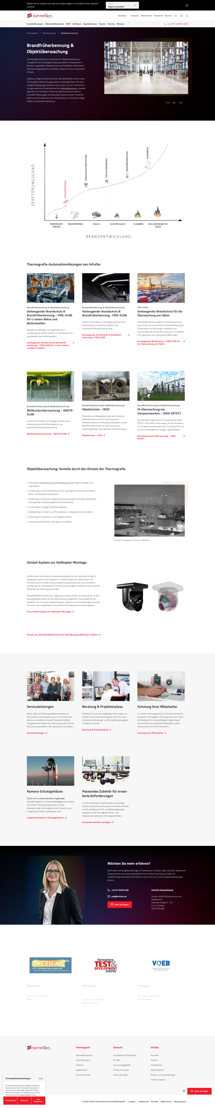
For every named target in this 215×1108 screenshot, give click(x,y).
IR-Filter (116, 1060)
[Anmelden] (176, 15)
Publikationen (156, 1065)
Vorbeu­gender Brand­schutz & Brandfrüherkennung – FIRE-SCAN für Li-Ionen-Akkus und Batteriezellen (48, 345)
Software (76, 23)
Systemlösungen (35, 23)
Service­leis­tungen (35, 732)
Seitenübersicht (157, 1069)
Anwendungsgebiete (122, 1065)
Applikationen (90, 23)
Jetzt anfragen (122, 904)
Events (102, 23)
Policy (41, 1078)
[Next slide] (179, 102)
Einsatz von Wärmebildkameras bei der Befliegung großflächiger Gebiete (62, 634)
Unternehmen (146, 15)
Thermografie (32, 33)
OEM (68, 23)
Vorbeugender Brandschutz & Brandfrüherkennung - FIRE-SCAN (102, 336)
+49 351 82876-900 (120, 890)
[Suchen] (187, 15)
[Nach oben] (184, 1091)
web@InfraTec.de (119, 896)
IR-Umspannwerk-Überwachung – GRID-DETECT (156, 437)
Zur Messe (32, 1005)
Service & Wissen (83, 1074)
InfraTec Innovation (121, 1069)
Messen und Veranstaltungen (163, 1074)
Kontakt (154, 1101)
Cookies (131, 1101)
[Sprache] (181, 15)
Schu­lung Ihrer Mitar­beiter (150, 732)
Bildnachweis (180, 1101)
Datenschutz (166, 1101)
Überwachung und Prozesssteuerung (55, 482)
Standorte (158, 15)
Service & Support (120, 1074)
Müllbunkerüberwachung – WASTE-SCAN (47, 433)
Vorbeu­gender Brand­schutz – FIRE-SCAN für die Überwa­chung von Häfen (158, 342)
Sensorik (134, 15)
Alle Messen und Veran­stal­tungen (43, 1020)
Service (111, 23)
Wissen (120, 23)
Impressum (144, 1101)
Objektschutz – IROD (92, 435)
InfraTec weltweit (158, 1079)
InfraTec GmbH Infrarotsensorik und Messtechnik (103, 1101)
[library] (146, 69)
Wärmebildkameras (54, 23)
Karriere (168, 15)
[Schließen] (186, 5)
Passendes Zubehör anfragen (96, 822)
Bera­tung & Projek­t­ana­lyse (95, 729)
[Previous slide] (174, 102)
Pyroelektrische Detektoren (125, 1055)
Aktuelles (155, 1055)
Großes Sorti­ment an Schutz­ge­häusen (45, 817)
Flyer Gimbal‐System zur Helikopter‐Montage (49, 611)
